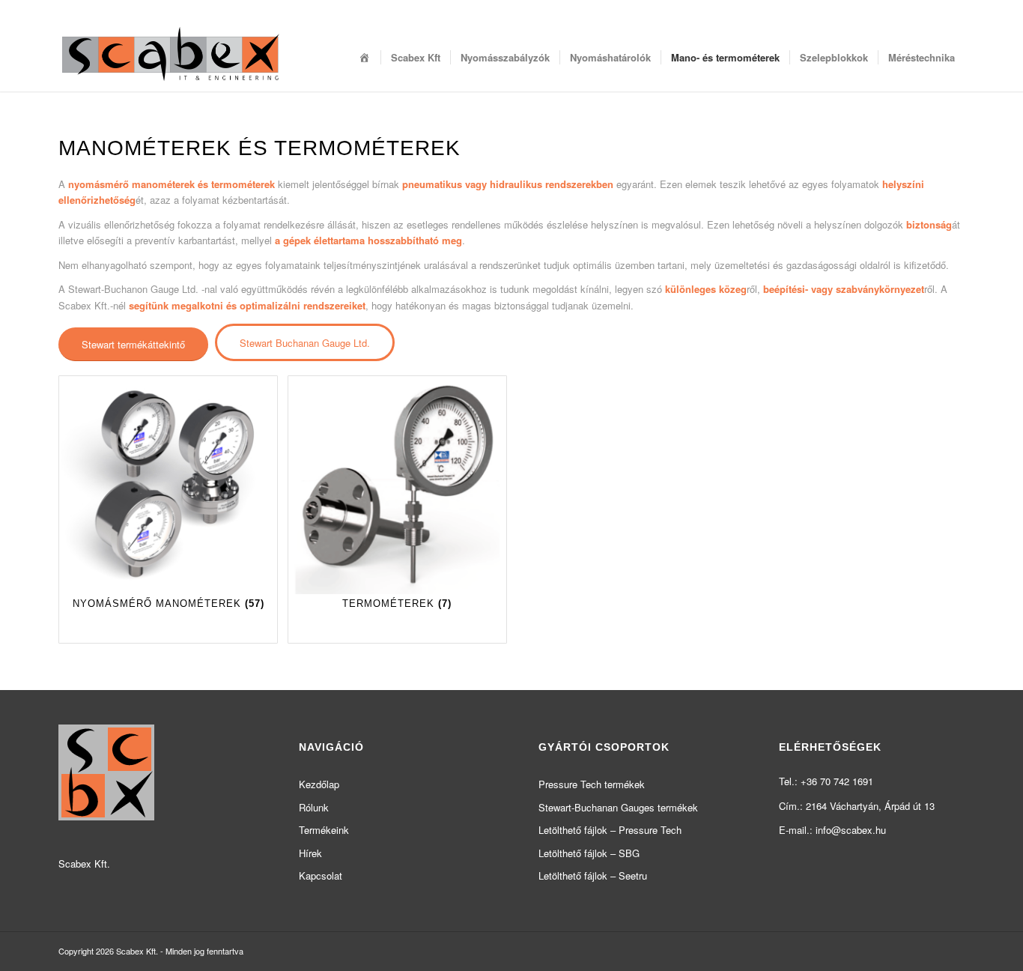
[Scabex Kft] (170, 57)
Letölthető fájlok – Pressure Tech (610, 830)
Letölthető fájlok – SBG (589, 853)
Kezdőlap (319, 784)
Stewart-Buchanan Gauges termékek (618, 807)
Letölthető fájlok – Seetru (592, 875)
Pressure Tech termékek (591, 784)
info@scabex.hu (851, 830)
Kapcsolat (320, 875)
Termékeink (324, 830)
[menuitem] (364, 57)
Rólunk (314, 807)
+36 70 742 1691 (837, 781)
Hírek (310, 853)
